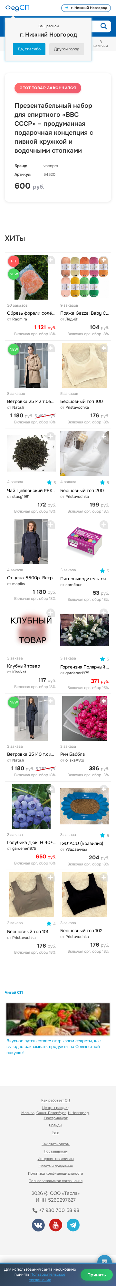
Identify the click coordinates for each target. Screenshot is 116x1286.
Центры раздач (55, 1107)
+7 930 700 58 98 (58, 1210)
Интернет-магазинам (56, 1158)
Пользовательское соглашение (55, 1181)
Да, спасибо (29, 49)
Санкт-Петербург (51, 1113)
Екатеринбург (56, 1118)
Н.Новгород (78, 1113)
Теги (55, 1132)
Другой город (66, 49)
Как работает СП (55, 1100)
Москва (27, 1113)
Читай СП (14, 992)
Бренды (55, 1125)
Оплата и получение (56, 1166)
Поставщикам (56, 1151)
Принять (96, 1275)
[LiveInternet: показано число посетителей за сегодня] (29, 1241)
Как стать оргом (56, 1144)
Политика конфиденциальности (55, 1173)
